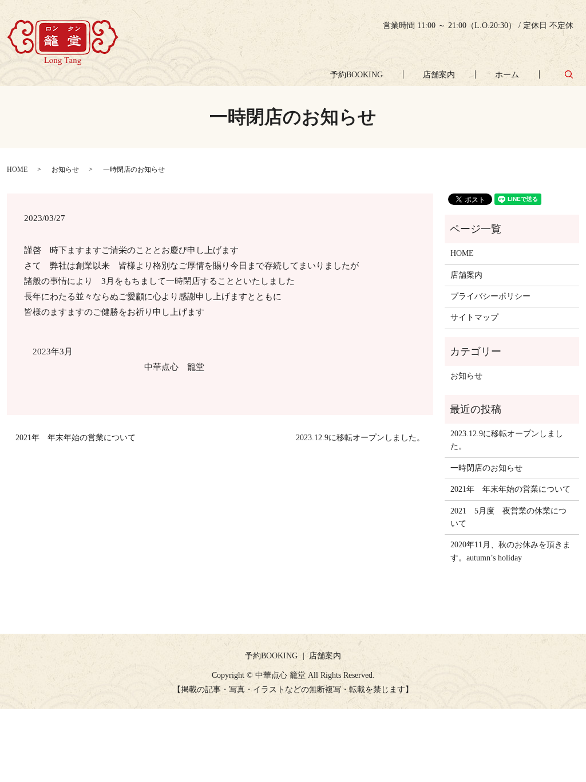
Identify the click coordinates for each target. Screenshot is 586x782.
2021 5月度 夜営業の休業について (508, 517)
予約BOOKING (356, 74)
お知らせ (65, 169)
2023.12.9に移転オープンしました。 (360, 437)
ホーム (507, 74)
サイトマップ (474, 317)
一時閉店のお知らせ (486, 468)
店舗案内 (439, 74)
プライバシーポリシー (490, 296)
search (569, 74)
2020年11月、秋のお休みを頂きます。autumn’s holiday (510, 551)
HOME (17, 169)
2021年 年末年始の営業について (75, 437)
